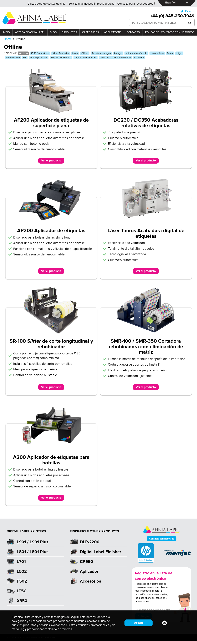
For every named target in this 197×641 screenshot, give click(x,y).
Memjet (118, 53)
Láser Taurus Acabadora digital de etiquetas (146, 233)
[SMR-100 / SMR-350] (146, 332)
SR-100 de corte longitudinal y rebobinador (51, 343)
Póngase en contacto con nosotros (169, 32)
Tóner (170, 53)
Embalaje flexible (38, 57)
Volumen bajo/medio (136, 53)
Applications (112, 32)
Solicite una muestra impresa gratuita (91, 4)
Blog (53, 32)
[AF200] (51, 111)
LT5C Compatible (40, 53)
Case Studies (90, 32)
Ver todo (23, 53)
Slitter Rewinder (60, 53)
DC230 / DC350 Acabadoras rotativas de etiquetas (146, 122)
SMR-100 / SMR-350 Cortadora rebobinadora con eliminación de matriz (146, 346)
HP (24, 57)
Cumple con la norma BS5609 (115, 57)
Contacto (133, 32)
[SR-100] (51, 332)
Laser (75, 53)
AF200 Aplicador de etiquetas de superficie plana (51, 122)
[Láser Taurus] (146, 222)
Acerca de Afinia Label (30, 32)
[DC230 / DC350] (146, 111)
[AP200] (51, 222)
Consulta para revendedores (135, 4)
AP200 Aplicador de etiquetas (51, 230)
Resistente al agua (101, 53)
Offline (84, 53)
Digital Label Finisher (85, 57)
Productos (69, 32)
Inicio (6, 32)
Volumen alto (13, 57)
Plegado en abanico (61, 57)
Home (8, 39)
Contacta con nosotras (161, 538)
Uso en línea (157, 53)
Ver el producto (51, 160)
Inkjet (179, 53)
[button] (189, 22)
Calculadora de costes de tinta (46, 4)
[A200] (51, 448)
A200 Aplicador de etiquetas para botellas (51, 459)
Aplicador (139, 57)
